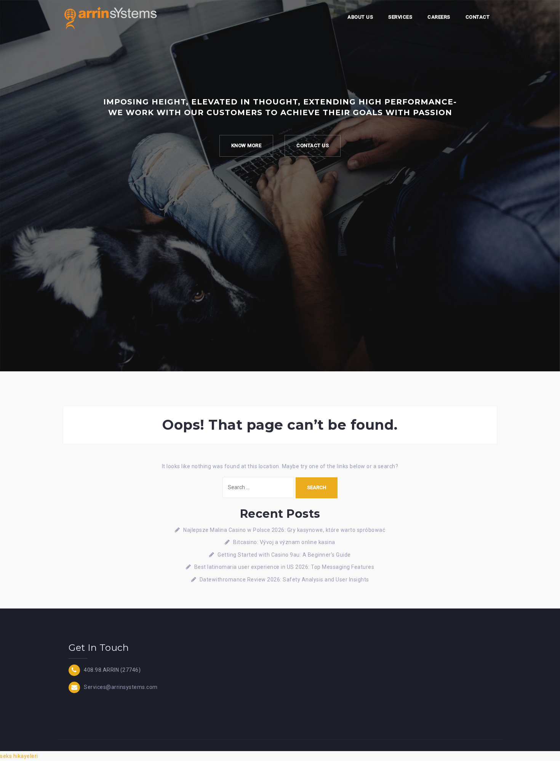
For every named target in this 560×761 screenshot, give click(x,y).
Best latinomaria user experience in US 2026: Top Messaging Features (284, 567)
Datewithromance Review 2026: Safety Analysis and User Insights (284, 579)
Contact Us (312, 145)
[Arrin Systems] (110, 17)
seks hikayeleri (19, 756)
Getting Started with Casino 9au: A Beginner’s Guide (284, 555)
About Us (360, 17)
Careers (438, 17)
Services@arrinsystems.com (121, 687)
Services (400, 17)
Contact (478, 17)
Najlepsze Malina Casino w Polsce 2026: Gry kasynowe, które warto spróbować (284, 530)
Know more (246, 145)
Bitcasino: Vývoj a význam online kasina (284, 542)
